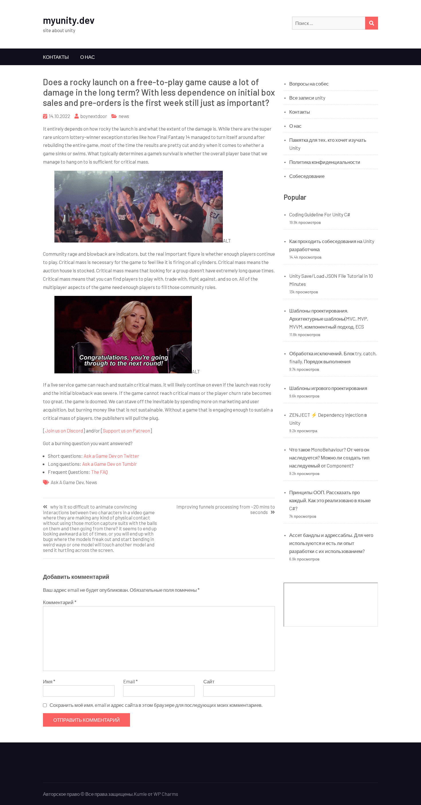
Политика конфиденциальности (324, 162)
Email (130, 681)
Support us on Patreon (126, 430)
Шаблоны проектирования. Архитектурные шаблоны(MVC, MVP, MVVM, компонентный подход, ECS (328, 318)
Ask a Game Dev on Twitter (111, 456)
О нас (87, 57)
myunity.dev (69, 20)
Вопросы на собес (309, 83)
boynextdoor (93, 116)
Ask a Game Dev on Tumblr (109, 464)
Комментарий (59, 602)
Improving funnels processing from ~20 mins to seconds (225, 509)
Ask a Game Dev (67, 482)
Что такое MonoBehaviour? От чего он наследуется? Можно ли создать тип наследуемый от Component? (329, 457)
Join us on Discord (64, 430)
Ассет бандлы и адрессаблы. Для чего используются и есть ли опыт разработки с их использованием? (331, 543)
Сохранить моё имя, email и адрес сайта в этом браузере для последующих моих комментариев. (156, 705)
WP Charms (166, 794)
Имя (49, 681)
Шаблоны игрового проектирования (328, 388)
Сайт (209, 681)
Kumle (140, 794)
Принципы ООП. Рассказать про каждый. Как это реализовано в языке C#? (330, 500)
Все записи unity (307, 97)
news (124, 116)
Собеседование (306, 176)
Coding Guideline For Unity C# (319, 214)
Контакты (56, 57)
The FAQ (99, 472)
